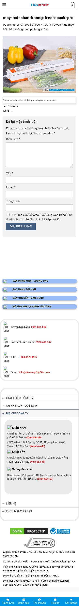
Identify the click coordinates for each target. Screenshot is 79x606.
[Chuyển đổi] (3, 398)
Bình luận (13, 139)
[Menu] (4, 4)
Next (8, 110)
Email (10, 187)
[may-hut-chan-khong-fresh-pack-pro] (39, 64)
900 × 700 (41, 24)
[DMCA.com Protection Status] (29, 531)
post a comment (47, 100)
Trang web (13, 201)
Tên (9, 173)
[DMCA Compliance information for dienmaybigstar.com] (39, 542)
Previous (10, 106)
